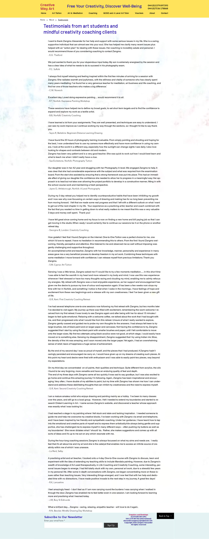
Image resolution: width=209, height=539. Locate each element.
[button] (57, 13)
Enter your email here (53, 521)
